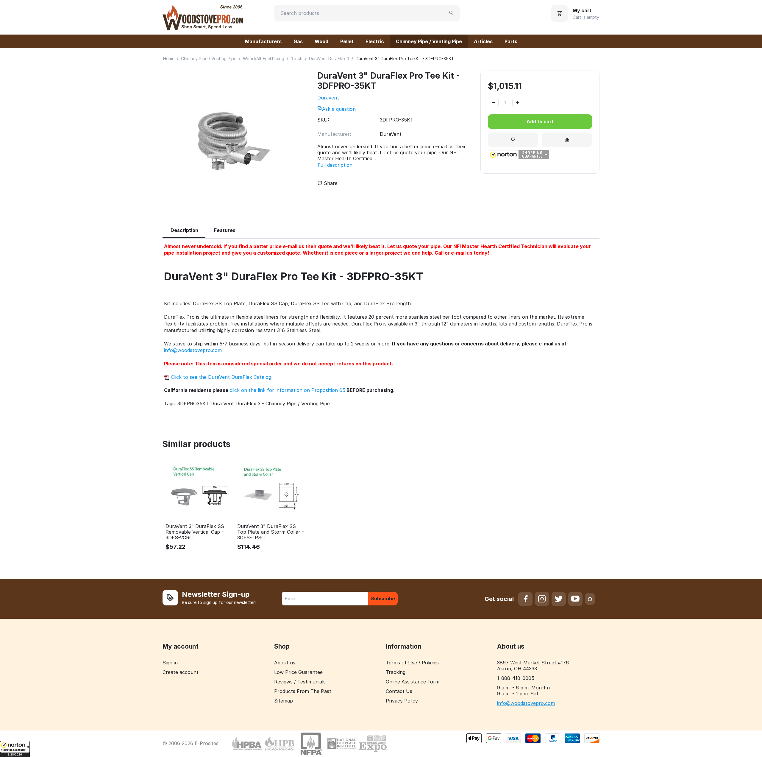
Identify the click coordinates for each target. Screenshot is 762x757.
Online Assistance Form (412, 682)
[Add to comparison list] (567, 140)
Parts (511, 41)
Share (330, 183)
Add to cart (540, 121)
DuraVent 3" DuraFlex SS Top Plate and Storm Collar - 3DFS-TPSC (270, 532)
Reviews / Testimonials (300, 682)
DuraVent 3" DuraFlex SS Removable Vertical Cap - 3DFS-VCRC (194, 532)
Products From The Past (302, 691)
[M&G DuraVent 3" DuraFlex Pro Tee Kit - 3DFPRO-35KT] (234, 140)
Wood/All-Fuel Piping (263, 58)
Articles (483, 41)
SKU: (323, 120)
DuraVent (328, 98)
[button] (15, 749)
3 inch (296, 58)
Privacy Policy (402, 701)
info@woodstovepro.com (193, 350)
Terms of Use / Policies (412, 663)
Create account (181, 672)
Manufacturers (263, 41)
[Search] (451, 13)
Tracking (395, 672)
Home (168, 58)
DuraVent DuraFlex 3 (329, 58)
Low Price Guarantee (298, 672)
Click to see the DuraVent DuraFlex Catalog (220, 377)
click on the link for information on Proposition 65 (287, 390)
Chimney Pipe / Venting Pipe (429, 41)
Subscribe (383, 599)
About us (284, 663)
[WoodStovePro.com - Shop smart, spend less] (203, 17)
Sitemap (283, 701)
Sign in (170, 663)
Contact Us (399, 691)
